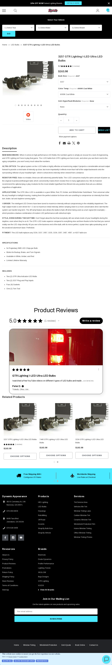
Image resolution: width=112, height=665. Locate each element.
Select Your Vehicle (56, 20)
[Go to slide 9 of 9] (41, 105)
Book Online (80, 645)
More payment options (68, 137)
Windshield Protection (48, 645)
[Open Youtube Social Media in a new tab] (21, 538)
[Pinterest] (78, 143)
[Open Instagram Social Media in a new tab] (13, 538)
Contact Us (93, 645)
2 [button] (57, 481)
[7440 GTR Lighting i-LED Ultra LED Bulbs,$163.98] (56, 419)
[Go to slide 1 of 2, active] (54, 462)
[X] (73, 143)
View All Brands (47, 590)
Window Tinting (29, 645)
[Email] (64, 143)
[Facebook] (59, 143)
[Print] (69, 143)
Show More (88, 381)
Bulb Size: (69, 76)
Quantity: (62, 114)
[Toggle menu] (4, 10)
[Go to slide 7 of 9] (34, 105)
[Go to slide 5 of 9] (28, 105)
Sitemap (5, 590)
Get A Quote (66, 645)
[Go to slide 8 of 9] (38, 105)
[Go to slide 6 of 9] (31, 105)
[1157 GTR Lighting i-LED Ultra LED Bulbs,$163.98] (20, 419)
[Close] (108, 3)
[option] (29, 475)
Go (8, 34)
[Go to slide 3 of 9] (22, 105)
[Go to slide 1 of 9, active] (15, 105)
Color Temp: (75, 89)
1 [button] (54, 481)
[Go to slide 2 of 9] (18, 105)
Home (16, 645)
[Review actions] (99, 369)
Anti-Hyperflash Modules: (76, 101)
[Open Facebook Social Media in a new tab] (5, 538)
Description (9, 148)
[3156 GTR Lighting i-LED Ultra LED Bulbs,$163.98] (91, 419)
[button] (58, 321)
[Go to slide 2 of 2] (57, 462)
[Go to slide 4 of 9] (25, 105)
